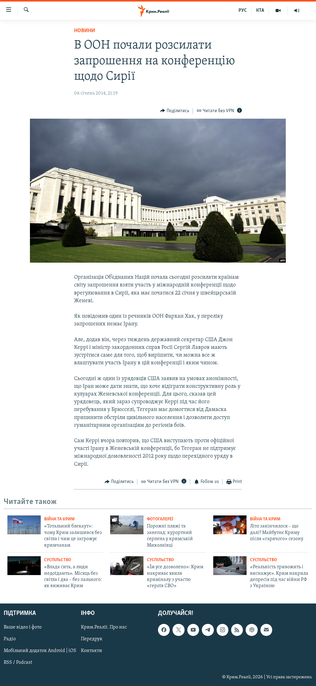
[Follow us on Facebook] (164, 630)
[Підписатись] (266, 630)
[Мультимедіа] (278, 10)
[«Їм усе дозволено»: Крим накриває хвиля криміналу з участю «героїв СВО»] (126, 565)
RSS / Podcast (18, 662)
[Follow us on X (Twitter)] (178, 630)
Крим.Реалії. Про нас (104, 627)
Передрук (91, 639)
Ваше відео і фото (23, 627)
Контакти (91, 650)
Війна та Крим (59, 519)
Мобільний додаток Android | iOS (40, 650)
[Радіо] (297, 10)
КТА (260, 10)
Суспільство (57, 560)
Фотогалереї (160, 519)
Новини (84, 31)
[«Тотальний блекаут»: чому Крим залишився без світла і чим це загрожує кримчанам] (24, 524)
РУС (243, 10)
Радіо (10, 639)
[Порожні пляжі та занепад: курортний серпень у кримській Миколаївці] (126, 524)
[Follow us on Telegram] (208, 630)
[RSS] (237, 630)
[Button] (174, 111)
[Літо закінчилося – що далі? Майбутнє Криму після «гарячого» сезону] (230, 524)
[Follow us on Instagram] (222, 630)
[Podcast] (251, 630)
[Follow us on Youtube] (193, 630)
